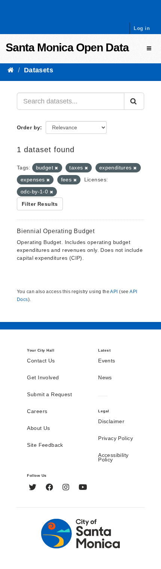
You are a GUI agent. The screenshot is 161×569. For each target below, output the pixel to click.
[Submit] (134, 101)
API (114, 291)
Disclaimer (111, 421)
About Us (38, 428)
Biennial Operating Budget (56, 231)
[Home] (10, 70)
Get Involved (43, 377)
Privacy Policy (115, 438)
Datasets (38, 70)
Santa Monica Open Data (67, 47)
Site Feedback (45, 445)
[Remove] (56, 168)
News (105, 377)
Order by (28, 127)
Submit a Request (49, 394)
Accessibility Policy (113, 458)
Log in (142, 28)
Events (106, 361)
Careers (37, 411)
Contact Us (41, 361)
